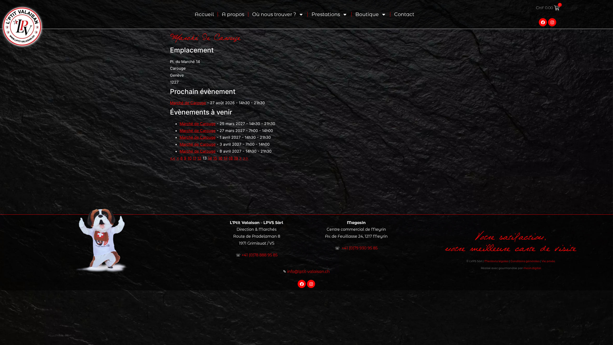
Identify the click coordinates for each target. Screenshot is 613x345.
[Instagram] (552, 22)
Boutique (367, 14)
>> (245, 158)
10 (189, 158)
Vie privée (548, 261)
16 (220, 158)
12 (199, 158)
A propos (233, 14)
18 (231, 158)
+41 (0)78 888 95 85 (260, 255)
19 (236, 158)
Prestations (326, 14)
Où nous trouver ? (274, 14)
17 (225, 158)
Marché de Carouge (188, 102)
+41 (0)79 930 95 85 (360, 248)
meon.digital (532, 268)
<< (172, 158)
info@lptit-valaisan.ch (308, 271)
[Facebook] (543, 22)
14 (210, 158)
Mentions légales (496, 261)
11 (194, 158)
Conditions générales (525, 261)
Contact (404, 14)
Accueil (204, 14)
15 (215, 158)
